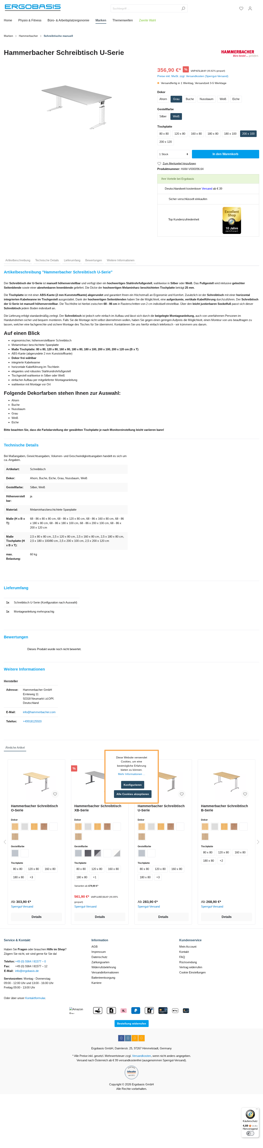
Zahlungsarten (100, 962)
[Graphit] (88, 853)
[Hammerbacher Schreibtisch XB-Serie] (99, 781)
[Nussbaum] (44, 827)
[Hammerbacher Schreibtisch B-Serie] (226, 781)
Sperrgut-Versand (22, 906)
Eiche (236, 99)
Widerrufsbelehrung (103, 967)
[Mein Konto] (250, 8)
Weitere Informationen (120, 260)
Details (37, 917)
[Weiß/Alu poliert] (117, 853)
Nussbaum (207, 99)
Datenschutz (99, 957)
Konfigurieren (133, 784)
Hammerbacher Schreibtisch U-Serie (161, 808)
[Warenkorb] (257, 7)
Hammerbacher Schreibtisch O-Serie (34, 808)
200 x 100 (248, 133)
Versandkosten (141, 1055)
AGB (94, 946)
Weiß (223, 99)
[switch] (250, 1133)
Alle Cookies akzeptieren (132, 794)
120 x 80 (179, 133)
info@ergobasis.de (27, 970)
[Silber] (15, 853)
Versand (207, 188)
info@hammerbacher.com (39, 712)
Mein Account (187, 946)
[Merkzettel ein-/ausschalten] (55, 794)
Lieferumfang (72, 260)
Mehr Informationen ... (131, 774)
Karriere (96, 982)
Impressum (98, 951)
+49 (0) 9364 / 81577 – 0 (30, 961)
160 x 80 (196, 133)
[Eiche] (15, 837)
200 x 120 (165, 141)
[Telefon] (141, 1038)
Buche (190, 99)
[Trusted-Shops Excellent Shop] (232, 220)
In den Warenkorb (225, 154)
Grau (176, 99)
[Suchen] (183, 8)
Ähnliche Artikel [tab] (15, 747)
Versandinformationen (105, 972)
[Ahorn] (15, 827)
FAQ (182, 957)
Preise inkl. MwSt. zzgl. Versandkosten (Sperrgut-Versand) (192, 76)
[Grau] (25, 827)
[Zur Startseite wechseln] (33, 7)
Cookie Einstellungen (192, 972)
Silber (163, 116)
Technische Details (47, 260)
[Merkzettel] (241, 8)
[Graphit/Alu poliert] (98, 853)
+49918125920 (32, 721)
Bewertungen (93, 260)
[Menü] (257, 1110)
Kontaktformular (35, 998)
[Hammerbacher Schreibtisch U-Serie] (163, 781)
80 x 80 (164, 133)
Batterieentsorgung (103, 977)
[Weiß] (53, 827)
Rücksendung (188, 962)
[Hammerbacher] (240, 54)
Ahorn (163, 99)
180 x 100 (230, 133)
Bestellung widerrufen (131, 1023)
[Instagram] (128, 1038)
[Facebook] (121, 1038)
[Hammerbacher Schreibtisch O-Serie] (36, 781)
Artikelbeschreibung (17, 260)
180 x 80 (213, 133)
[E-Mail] (135, 1038)
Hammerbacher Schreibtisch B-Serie (224, 808)
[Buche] (34, 827)
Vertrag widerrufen (190, 967)
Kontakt (184, 951)
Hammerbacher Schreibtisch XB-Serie (97, 808)
